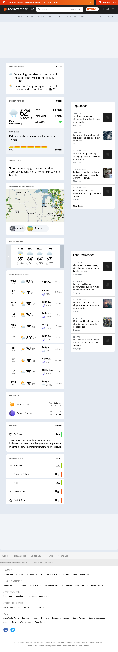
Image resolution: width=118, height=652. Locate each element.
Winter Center (40, 622)
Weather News (25, 622)
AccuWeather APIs (51, 585)
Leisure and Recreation (61, 618)
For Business (8, 585)
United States (37, 556)
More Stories (78, 206)
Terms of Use (32, 646)
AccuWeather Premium (12, 607)
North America (19, 556)
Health (35, 618)
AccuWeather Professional (34, 607)
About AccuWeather (34, 574)
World (5, 556)
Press (75, 574)
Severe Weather (79, 618)
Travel (14, 622)
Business (25, 618)
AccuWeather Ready (11, 618)
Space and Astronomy (97, 618)
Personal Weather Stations (92, 585)
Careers (66, 574)
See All (59, 458)
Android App (20, 596)
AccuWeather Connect (70, 585)
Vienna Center (64, 556)
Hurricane (45, 618)
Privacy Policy (44, 646)
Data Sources (84, 646)
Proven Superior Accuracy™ (13, 574)
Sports (5, 622)
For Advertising (35, 585)
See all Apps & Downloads (39, 596)
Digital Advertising (53, 574)
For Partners (21, 585)
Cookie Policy (56, 646)
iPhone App (7, 596)
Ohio (50, 556)
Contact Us (84, 574)
